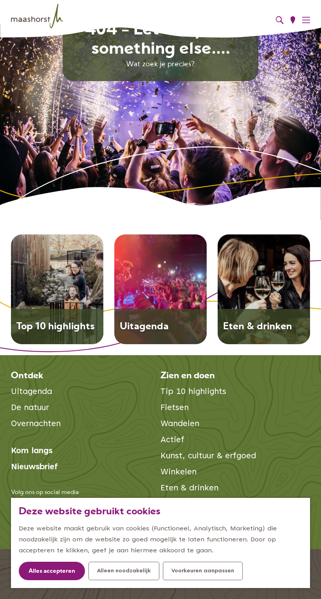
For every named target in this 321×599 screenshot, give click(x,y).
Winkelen (178, 472)
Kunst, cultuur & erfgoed (208, 456)
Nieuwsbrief (34, 467)
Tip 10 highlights (193, 392)
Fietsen (174, 408)
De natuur (30, 408)
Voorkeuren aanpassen (202, 571)
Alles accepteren (52, 571)
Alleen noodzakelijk (124, 571)
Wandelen (179, 424)
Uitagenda (31, 392)
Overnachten (36, 424)
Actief (172, 440)
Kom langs (31, 451)
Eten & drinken (189, 489)
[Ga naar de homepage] (37, 16)
